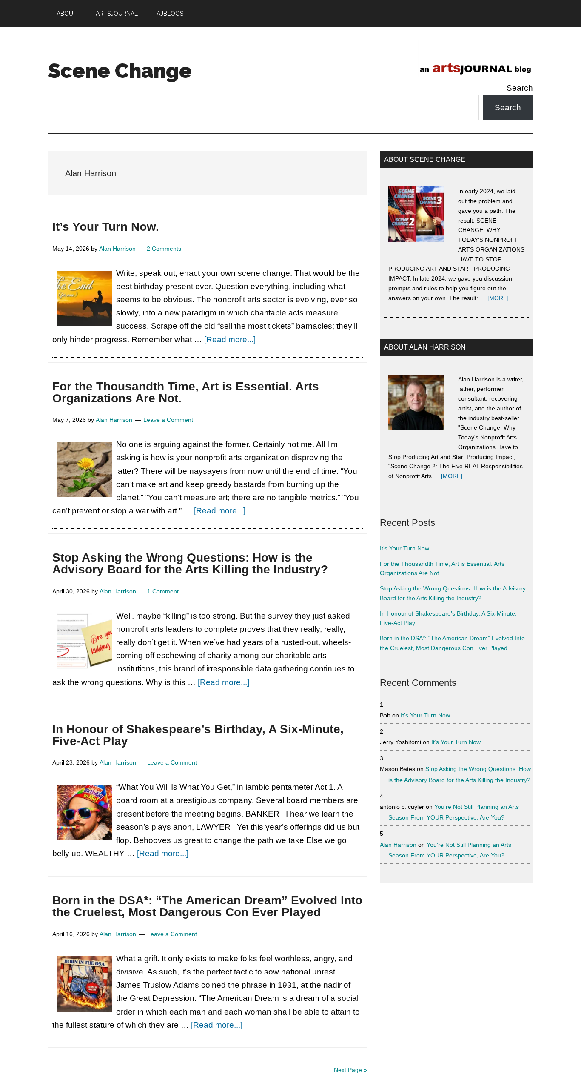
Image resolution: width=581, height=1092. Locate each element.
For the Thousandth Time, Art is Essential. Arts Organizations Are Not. (185, 392)
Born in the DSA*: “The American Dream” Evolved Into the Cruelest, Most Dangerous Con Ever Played (207, 906)
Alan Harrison (398, 844)
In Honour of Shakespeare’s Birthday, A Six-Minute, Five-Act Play (198, 735)
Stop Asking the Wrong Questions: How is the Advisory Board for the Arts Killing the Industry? (190, 563)
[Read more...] (230, 339)
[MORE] (498, 298)
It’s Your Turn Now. (105, 226)
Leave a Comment (168, 419)
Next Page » (350, 1069)
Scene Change (120, 71)
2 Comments (164, 248)
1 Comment (163, 591)
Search (520, 87)
